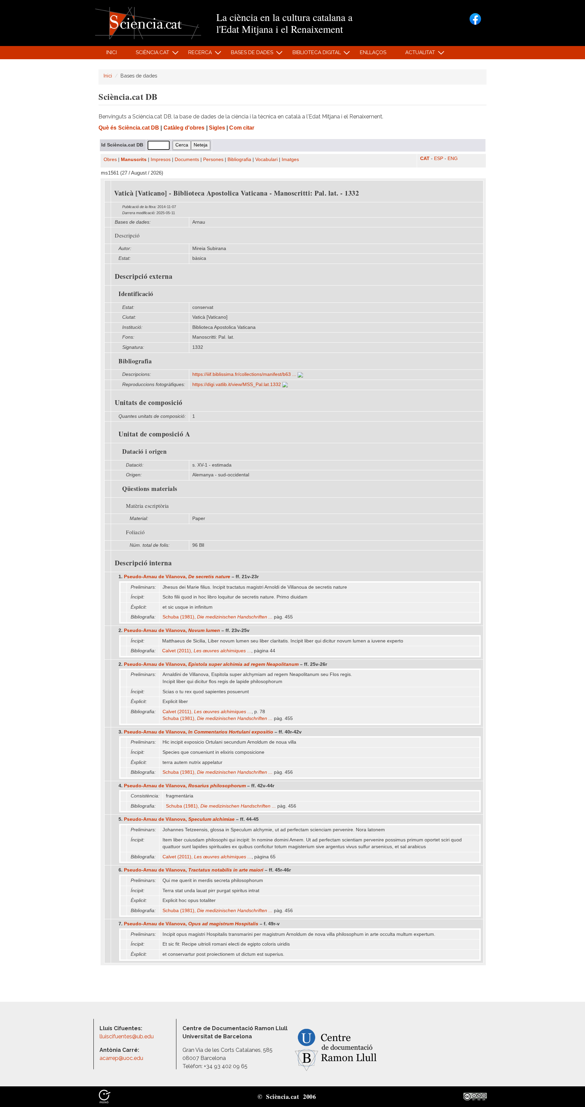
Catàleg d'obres (184, 128)
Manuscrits (134, 159)
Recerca (196, 54)
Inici (111, 52)
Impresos (161, 159)
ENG (453, 158)
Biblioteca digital (313, 54)
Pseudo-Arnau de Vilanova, (177, 576)
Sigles (217, 128)
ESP (438, 158)
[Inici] (148, 22)
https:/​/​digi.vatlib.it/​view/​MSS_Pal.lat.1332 (237, 384)
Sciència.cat (148, 54)
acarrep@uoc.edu (121, 1058)
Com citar (241, 128)
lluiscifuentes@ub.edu (127, 1036)
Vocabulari (266, 159)
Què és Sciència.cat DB (129, 128)
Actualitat (416, 54)
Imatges (290, 159)
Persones (213, 159)
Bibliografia (239, 159)
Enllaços (373, 52)
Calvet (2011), (206, 650)
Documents (187, 159)
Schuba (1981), (217, 616)
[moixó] (104, 1096)
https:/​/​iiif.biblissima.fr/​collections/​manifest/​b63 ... (245, 374)
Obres (110, 159)
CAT (425, 158)
